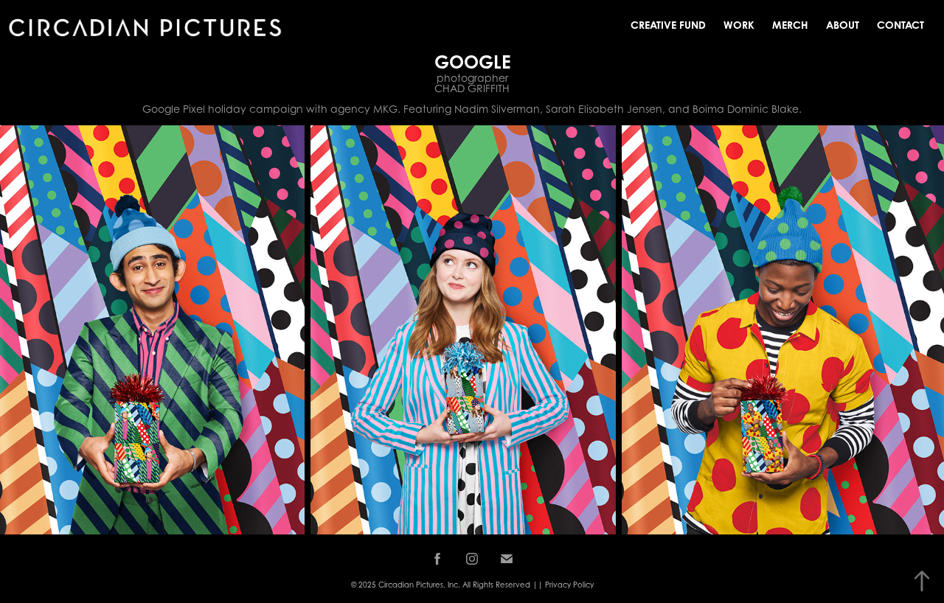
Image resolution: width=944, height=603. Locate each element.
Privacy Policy (569, 584)
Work (738, 24)
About (842, 24)
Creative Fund (668, 24)
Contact (900, 24)
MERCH (790, 24)
